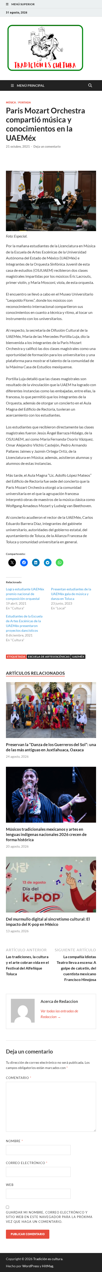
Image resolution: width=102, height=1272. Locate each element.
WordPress (30, 1266)
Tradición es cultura (47, 1259)
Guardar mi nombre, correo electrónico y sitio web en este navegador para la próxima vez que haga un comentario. (49, 1216)
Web (10, 1185)
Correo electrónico (26, 1163)
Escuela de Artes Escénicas (49, 656)
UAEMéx (78, 656)
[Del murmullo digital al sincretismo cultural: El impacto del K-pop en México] (51, 886)
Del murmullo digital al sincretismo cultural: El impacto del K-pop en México (48, 922)
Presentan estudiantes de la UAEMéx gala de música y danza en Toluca (71, 594)
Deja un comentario (46, 146)
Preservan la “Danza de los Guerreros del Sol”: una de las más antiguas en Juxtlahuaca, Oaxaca (51, 747)
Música (11, 102)
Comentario (18, 1078)
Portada (24, 102)
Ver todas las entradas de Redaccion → (59, 1014)
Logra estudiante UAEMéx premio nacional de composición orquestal (25, 594)
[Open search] (90, 85)
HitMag (47, 1266)
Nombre (14, 1141)
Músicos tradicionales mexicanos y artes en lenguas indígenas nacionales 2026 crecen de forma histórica (46, 834)
